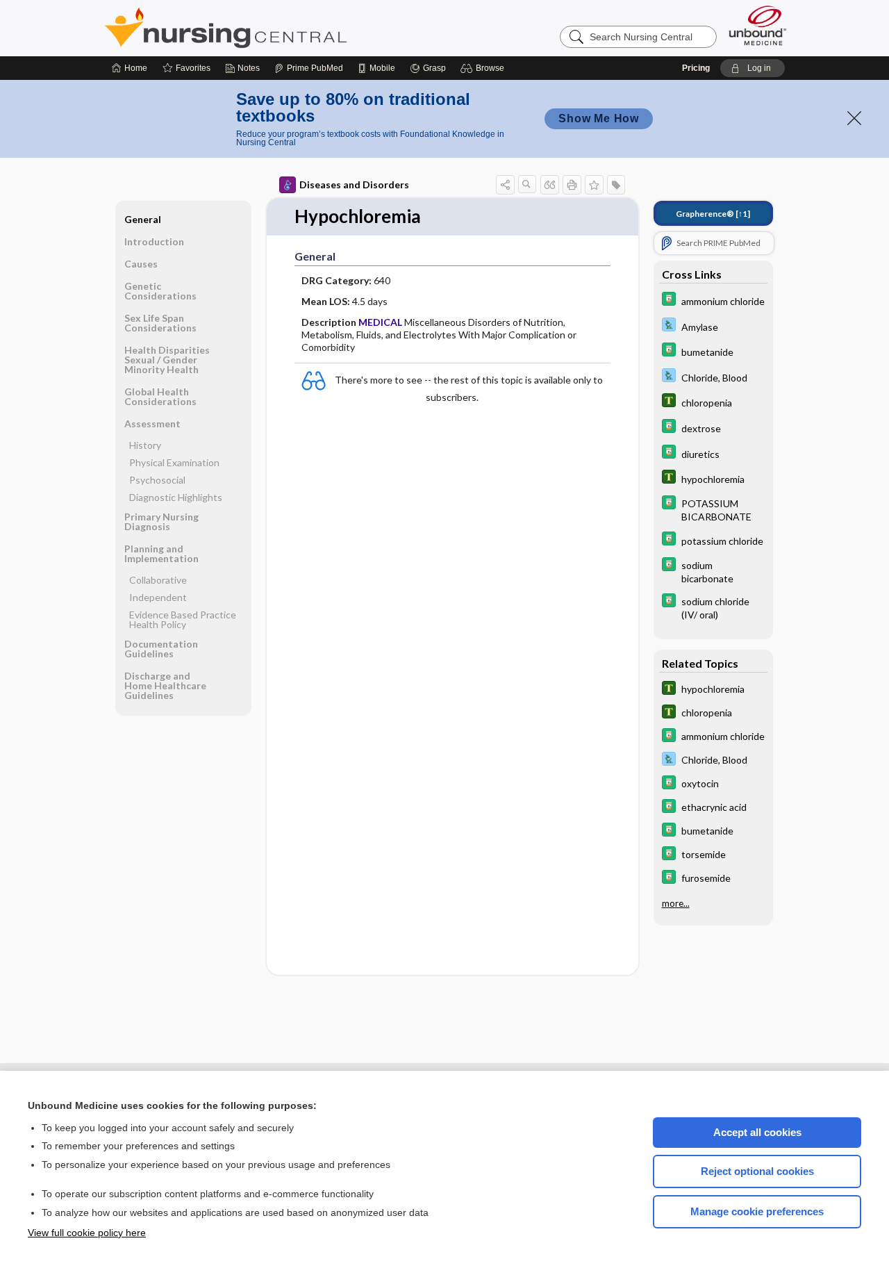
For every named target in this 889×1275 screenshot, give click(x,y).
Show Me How (598, 118)
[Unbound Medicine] (757, 25)
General (142, 219)
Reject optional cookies (757, 1171)
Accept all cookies (757, 1132)
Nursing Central (277, 28)
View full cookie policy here (87, 1232)
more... (676, 903)
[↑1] (713, 213)
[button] (484, 68)
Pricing (696, 68)
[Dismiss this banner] (854, 118)
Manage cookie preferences (757, 1211)
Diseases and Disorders (354, 184)
